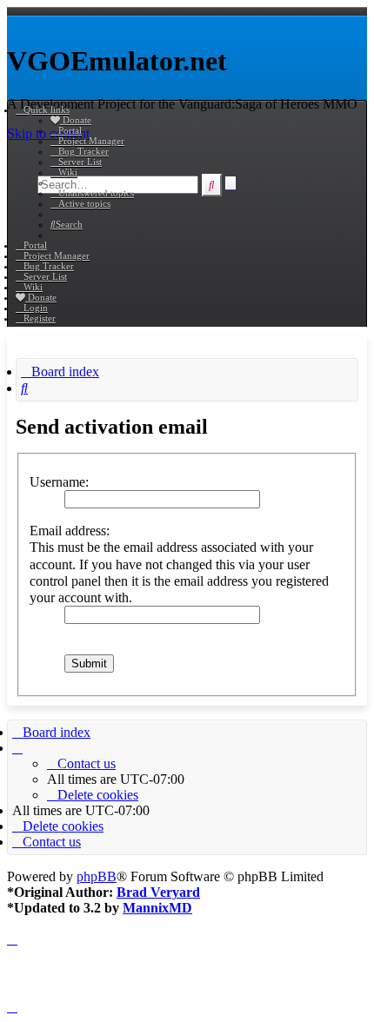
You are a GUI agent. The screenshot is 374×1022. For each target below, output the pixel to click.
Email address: (70, 530)
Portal (70, 130)
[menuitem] (92, 193)
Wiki (67, 172)
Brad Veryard (158, 892)
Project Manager (91, 141)
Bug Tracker (83, 151)
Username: (59, 481)
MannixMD (157, 907)
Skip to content (48, 133)
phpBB (97, 876)
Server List (80, 161)
